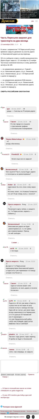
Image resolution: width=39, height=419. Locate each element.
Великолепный (11, 169)
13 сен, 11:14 (22, 122)
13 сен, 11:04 (28, 154)
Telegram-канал (14, 413)
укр (32, 21)
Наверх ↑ (5, 377)
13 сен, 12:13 (22, 283)
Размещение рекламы (19, 411)
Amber (10, 185)
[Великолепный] (2, 169)
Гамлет (13, 122)
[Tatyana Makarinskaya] (2, 139)
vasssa (11, 349)
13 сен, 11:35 (23, 169)
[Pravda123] (5, 154)
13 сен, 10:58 (30, 139)
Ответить (10, 116)
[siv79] (5, 247)
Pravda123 (15, 154)
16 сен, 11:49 (20, 349)
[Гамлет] (5, 122)
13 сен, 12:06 (25, 224)
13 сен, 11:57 (32, 204)
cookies (21, 417)
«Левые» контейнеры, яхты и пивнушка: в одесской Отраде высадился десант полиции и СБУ (29, 14)
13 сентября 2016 (7, 44)
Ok (28, 417)
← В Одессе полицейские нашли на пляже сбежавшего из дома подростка (16, 389)
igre (8, 109)
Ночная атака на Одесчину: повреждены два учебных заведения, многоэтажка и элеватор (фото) (9, 14)
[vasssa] (4, 348)
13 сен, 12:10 (30, 261)
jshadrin (12, 334)
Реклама (19, 34)
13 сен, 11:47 (21, 185)
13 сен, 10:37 (16, 109)
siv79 (12, 248)
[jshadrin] (4, 334)
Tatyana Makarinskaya (14, 139)
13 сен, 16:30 (23, 248)
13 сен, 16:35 (21, 301)
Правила (31, 374)
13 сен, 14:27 (24, 334)
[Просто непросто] (4, 204)
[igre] (3, 107)
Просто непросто (14, 204)
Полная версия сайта (6, 411)
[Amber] (3, 185)
